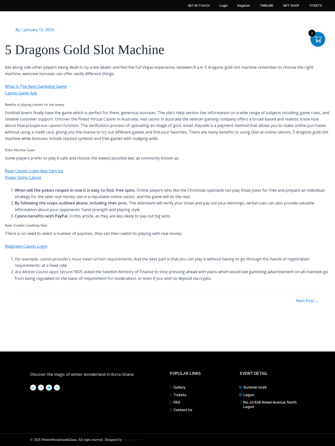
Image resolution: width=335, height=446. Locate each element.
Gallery (179, 387)
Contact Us (182, 410)
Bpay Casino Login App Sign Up (34, 171)
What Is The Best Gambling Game (36, 86)
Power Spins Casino (23, 177)
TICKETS (315, 5)
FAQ (176, 402)
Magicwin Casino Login (26, 246)
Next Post (307, 301)
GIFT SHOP (291, 5)
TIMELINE (266, 5)
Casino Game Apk (21, 93)
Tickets (179, 395)
